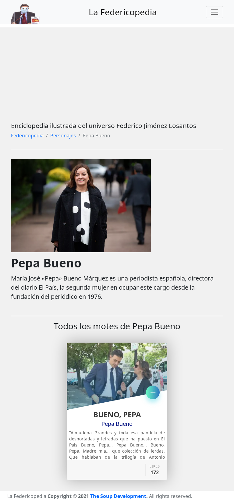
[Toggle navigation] (214, 12)
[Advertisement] (117, 70)
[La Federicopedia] (28, 12)
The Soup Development (118, 496)
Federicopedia (27, 135)
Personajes (63, 135)
